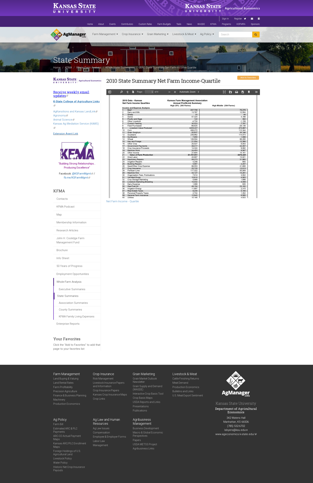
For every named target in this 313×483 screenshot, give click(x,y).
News (189, 24)
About (101, 24)
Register (238, 18)
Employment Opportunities (73, 274)
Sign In (225, 18)
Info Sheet (63, 258)
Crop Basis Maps (143, 397)
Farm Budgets (164, 24)
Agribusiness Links (143, 448)
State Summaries (67, 296)
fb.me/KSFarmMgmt (77, 177)
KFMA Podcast (65, 206)
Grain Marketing (157, 34)
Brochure (62, 250)
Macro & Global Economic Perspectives (148, 434)
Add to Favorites (248, 77)
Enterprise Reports (68, 323)
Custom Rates (145, 24)
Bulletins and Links (182, 391)
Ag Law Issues (101, 428)
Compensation (101, 432)
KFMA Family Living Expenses (76, 316)
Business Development (146, 428)
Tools (178, 24)
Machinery (59, 399)
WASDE (201, 24)
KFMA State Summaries (120, 67)
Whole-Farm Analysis (88, 67)
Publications (140, 410)
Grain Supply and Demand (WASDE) (147, 388)
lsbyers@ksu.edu (236, 430)
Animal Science (63, 119)
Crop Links (99, 398)
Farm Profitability (63, 387)
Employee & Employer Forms (109, 436)
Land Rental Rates (63, 382)
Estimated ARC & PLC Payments (65, 430)
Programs (226, 24)
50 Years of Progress (69, 266)
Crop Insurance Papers (106, 390)
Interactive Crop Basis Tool (148, 393)
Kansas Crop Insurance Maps (110, 394)
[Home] (68, 35)
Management (100, 445)
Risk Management (103, 378)
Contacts (62, 198)
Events (112, 24)
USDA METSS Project (145, 444)
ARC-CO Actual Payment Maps (67, 438)
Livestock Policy (62, 458)
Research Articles (67, 230)
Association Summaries (73, 303)
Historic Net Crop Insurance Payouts (69, 469)
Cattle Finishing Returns (185, 378)
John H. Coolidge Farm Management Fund (70, 240)
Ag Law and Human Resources (106, 422)
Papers (137, 440)
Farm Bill (58, 424)
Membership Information (71, 222)
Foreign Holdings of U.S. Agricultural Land (67, 453)
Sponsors (255, 24)
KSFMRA (241, 24)
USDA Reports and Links (146, 402)
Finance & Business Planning (69, 395)
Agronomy (60, 115)
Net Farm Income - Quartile (122, 201)
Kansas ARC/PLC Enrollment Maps (69, 445)
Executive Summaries (72, 289)
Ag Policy (206, 34)
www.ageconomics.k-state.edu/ (236, 434)
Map (59, 214)
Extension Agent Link (65, 133)
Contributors (127, 24)
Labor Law (99, 441)
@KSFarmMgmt (82, 173)
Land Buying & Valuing (65, 378)
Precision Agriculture (65, 391)
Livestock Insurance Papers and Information (108, 384)
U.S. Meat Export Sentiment (187, 395)
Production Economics (66, 403)
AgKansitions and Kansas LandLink (75, 111)
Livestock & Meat (183, 34)
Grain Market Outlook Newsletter (145, 380)
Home (90, 24)
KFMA (213, 24)
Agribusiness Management (142, 422)
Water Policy (60, 462)
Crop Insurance (131, 34)
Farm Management (104, 34)
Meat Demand (180, 382)
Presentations (141, 406)
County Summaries (70, 309)
